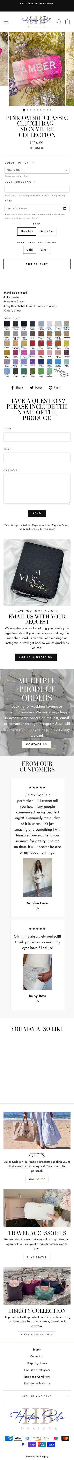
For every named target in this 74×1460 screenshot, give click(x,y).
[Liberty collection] (37, 1285)
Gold (30, 250)
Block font (27, 231)
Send (36, 513)
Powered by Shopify (37, 1456)
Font (37, 224)
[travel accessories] (37, 1208)
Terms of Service (39, 528)
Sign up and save (37, 1396)
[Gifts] (37, 1130)
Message (10, 469)
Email (8, 449)
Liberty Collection (37, 1334)
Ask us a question (36, 657)
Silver (43, 250)
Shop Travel (37, 1256)
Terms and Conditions (37, 1377)
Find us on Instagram (37, 1370)
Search (37, 1349)
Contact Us (37, 1356)
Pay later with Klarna (37, 1383)
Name (7, 428)
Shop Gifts (37, 1179)
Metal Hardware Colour (37, 242)
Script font (46, 231)
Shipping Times (37, 1363)
